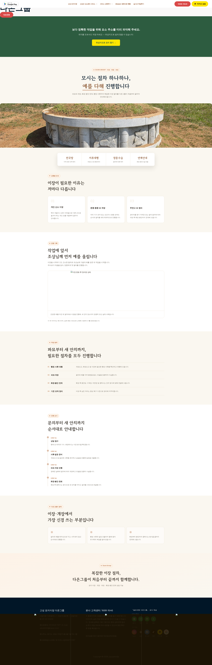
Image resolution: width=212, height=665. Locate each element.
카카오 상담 (201, 4)
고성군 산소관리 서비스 (87, 4)
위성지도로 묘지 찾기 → (106, 43)
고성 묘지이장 (72, 4)
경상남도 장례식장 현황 (123, 4)
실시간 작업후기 (138, 4)
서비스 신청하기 (105, 4)
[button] (96, 4)
